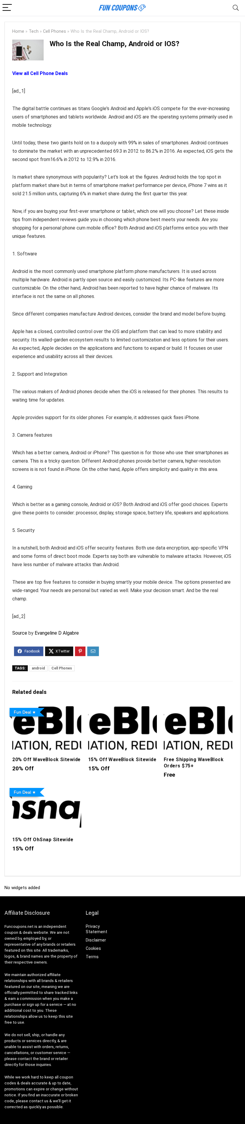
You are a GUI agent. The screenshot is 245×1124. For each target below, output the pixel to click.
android (38, 668)
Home (18, 31)
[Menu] (7, 8)
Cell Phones (54, 31)
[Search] (236, 8)
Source (19, 633)
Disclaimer (96, 940)
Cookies (93, 948)
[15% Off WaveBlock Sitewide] (122, 709)
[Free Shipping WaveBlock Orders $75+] (198, 709)
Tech (34, 31)
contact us (38, 1101)
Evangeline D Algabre (57, 633)
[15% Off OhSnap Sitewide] (46, 789)
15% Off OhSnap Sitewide (42, 839)
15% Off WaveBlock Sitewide (122, 759)
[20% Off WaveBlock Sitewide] (46, 709)
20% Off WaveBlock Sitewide (46, 759)
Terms (92, 956)
